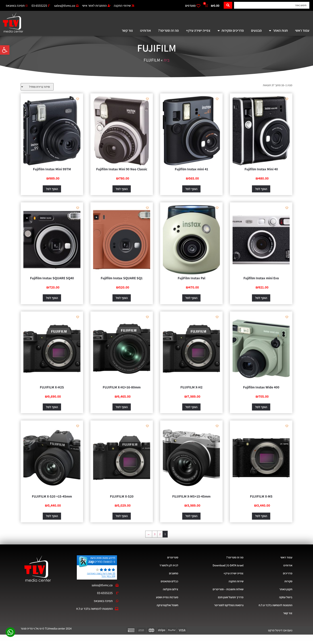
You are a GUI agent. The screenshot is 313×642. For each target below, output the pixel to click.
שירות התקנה (236, 581)
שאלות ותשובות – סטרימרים (228, 589)
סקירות (288, 581)
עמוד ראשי (302, 30)
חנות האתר (280, 30)
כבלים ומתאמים (169, 581)
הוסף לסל (261, 189)
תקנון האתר (285, 589)
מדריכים (287, 573)
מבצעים (256, 30)
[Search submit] (228, 5)
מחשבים (173, 573)
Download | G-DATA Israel (228, 565)
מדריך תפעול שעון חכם (230, 597)
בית (167, 60)
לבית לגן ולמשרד (168, 565)
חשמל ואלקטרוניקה (167, 605)
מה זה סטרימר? (168, 30)
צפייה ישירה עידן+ (198, 30)
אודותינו (145, 30)
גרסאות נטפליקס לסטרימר (228, 605)
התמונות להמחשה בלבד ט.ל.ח (275, 605)
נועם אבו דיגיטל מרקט (280, 630)
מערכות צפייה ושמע (167, 597)
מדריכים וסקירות (233, 30)
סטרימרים (172, 557)
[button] (4, 50)
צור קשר (127, 30)
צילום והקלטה (170, 589)
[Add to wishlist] (287, 99)
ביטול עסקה (285, 597)
